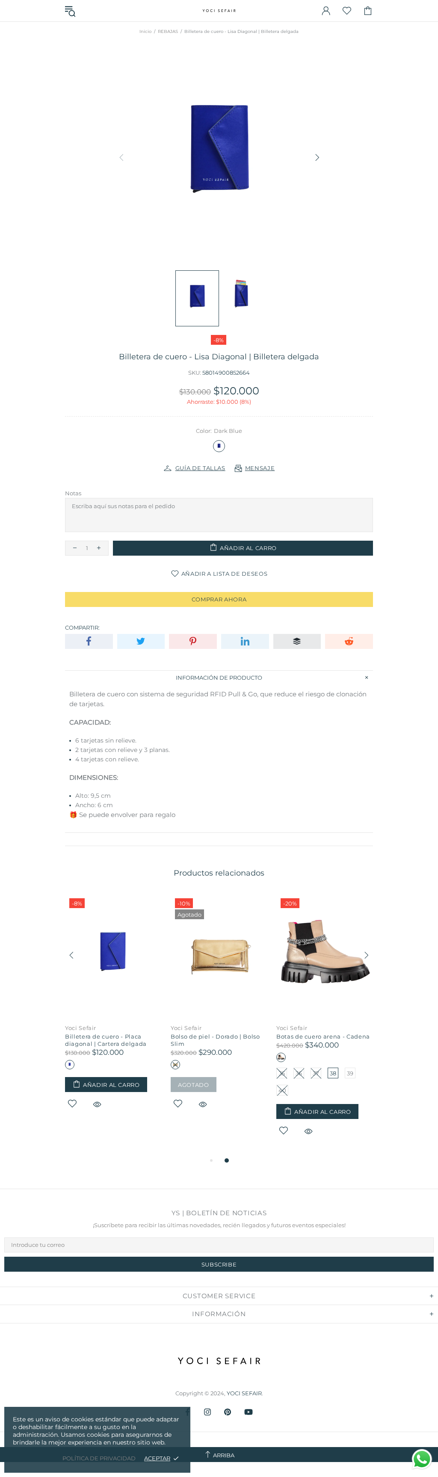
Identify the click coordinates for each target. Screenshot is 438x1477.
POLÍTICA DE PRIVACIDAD (99, 1458)
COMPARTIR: (82, 627)
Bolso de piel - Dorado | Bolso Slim (215, 1040)
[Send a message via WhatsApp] (422, 1459)
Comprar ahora (219, 599)
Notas (73, 493)
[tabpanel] (113, 1011)
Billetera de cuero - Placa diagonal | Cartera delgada (106, 1040)
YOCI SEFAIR (219, 11)
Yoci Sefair (80, 1027)
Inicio (145, 31)
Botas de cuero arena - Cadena (323, 1036)
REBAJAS (168, 31)
